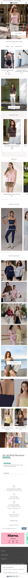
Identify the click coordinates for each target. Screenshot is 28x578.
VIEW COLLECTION (14, 107)
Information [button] (4, 554)
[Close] (25, 567)
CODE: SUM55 (18, 33)
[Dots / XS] (11, 177)
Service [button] (3, 550)
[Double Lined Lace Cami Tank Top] (7, 417)
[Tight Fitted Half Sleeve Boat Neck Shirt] (12, 131)
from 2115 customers (6, 458)
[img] (14, 457)
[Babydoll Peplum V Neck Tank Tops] (11, 177)
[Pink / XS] (7, 417)
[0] (13, 441)
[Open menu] (3, 3)
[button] (13, 477)
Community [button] (4, 558)
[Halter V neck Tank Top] (21, 417)
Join (24, 528)
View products (14, 362)
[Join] (23, 572)
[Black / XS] (12, 131)
